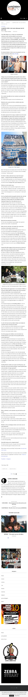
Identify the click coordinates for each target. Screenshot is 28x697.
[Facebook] (20, 18)
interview (3, 591)
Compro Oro (4, 468)
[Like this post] (12, 474)
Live (2, 585)
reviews (2, 582)
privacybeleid (4, 635)
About (2, 632)
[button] (2, 527)
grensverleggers (4, 598)
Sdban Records (13, 468)
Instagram (8, 458)
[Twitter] (21, 18)
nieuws (2, 578)
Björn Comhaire (8, 31)
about (2, 601)
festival (2, 588)
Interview (8, 22)
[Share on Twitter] (14, 474)
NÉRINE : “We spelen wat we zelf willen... (14, 534)
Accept (11, 695)
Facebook (3, 458)
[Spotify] (24, 18)
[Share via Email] (16, 474)
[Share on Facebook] (13, 474)
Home (2, 22)
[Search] (26, 18)
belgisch (3, 595)
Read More (17, 695)
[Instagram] (23, 18)
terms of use (3, 639)
